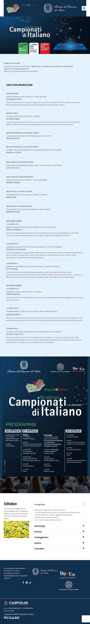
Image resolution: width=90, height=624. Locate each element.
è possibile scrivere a (12, 573)
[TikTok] (30, 583)
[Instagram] (27, 583)
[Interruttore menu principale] (84, 8)
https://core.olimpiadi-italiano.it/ (16, 69)
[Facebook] (23, 583)
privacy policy (9, 611)
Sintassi (38, 531)
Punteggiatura (41, 537)
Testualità (39, 548)
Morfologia (39, 526)
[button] (59, 504)
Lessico (37, 543)
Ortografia (39, 504)
